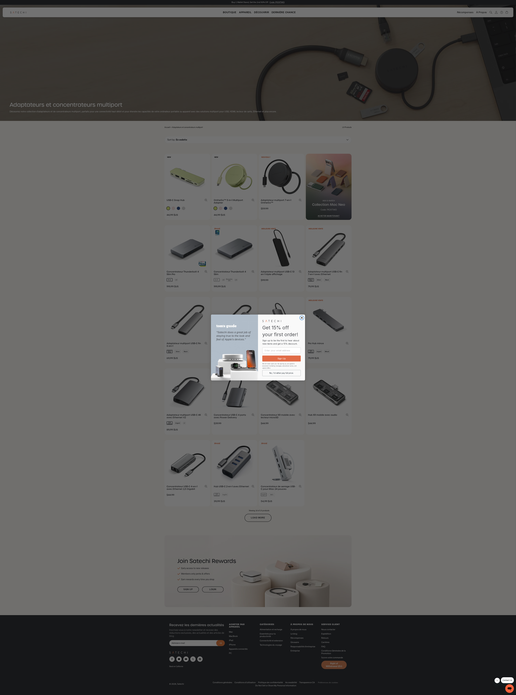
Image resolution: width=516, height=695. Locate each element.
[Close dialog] (302, 318)
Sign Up (281, 358)
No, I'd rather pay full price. (281, 373)
